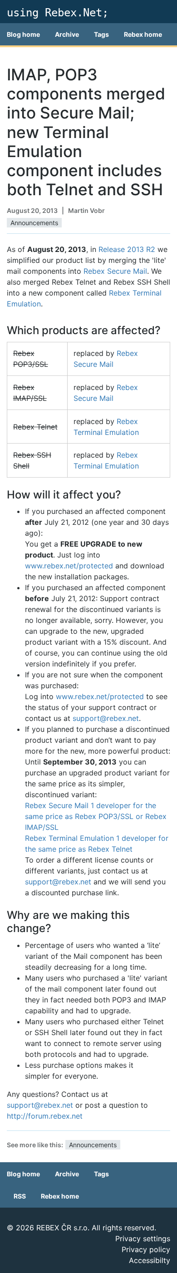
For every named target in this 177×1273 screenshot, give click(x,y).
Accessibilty (149, 1260)
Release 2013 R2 (126, 249)
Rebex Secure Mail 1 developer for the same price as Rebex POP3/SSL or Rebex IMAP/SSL (96, 816)
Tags (101, 34)
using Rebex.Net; (57, 12)
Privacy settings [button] (142, 1238)
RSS (20, 1196)
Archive (67, 34)
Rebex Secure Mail (115, 271)
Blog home (23, 34)
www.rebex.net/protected (69, 565)
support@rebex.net (106, 718)
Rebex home (143, 34)
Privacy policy (146, 1249)
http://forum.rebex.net (45, 1115)
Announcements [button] (34, 223)
